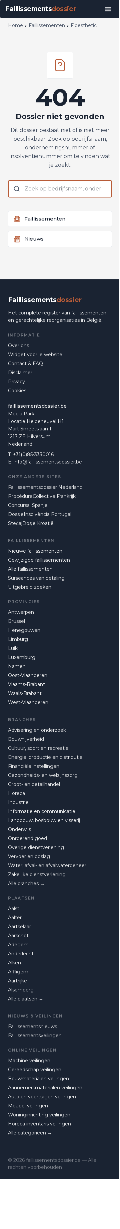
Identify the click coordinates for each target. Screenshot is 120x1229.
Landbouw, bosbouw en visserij (44, 820)
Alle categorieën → (30, 1133)
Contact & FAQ (25, 364)
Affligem (18, 972)
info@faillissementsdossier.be (48, 462)
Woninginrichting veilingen (39, 1115)
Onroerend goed (27, 838)
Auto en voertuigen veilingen (42, 1097)
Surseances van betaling (36, 578)
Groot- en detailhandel (34, 784)
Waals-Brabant (25, 693)
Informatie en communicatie (41, 811)
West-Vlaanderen (28, 702)
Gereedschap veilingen (34, 1070)
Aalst (13, 909)
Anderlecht (21, 954)
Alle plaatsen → (25, 999)
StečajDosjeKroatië (31, 523)
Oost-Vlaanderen (27, 675)
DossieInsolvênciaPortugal (39, 514)
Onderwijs (19, 829)
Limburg (18, 639)
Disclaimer (20, 373)
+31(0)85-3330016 (33, 454)
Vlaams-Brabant (26, 684)
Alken (14, 963)
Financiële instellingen (33, 766)
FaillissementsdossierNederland (45, 487)
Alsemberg (21, 990)
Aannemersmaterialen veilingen (45, 1088)
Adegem (18, 945)
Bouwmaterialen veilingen (38, 1079)
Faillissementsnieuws (32, 1026)
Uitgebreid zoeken (29, 587)
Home (15, 25)
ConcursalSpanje (28, 505)
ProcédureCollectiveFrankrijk (42, 496)
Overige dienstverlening (36, 847)
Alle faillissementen (30, 569)
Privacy (16, 382)
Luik (13, 648)
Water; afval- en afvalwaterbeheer (47, 865)
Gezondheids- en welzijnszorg (43, 775)
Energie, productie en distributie (45, 757)
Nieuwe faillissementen (35, 551)
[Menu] (108, 9)
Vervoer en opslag (29, 856)
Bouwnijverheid (26, 739)
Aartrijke (17, 981)
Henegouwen (24, 630)
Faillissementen (47, 25)
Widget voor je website (35, 355)
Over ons (18, 346)
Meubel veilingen (28, 1106)
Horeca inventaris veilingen (39, 1124)
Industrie (18, 802)
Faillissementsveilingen (35, 1036)
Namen (17, 666)
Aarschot (18, 936)
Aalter (15, 918)
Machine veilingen (29, 1061)
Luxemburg (21, 657)
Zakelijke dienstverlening (37, 874)
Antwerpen (21, 612)
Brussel (16, 621)
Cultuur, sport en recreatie (38, 748)
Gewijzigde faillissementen (39, 560)
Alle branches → (26, 883)
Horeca (16, 793)
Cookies (17, 391)
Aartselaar (19, 927)
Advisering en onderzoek (37, 730)
